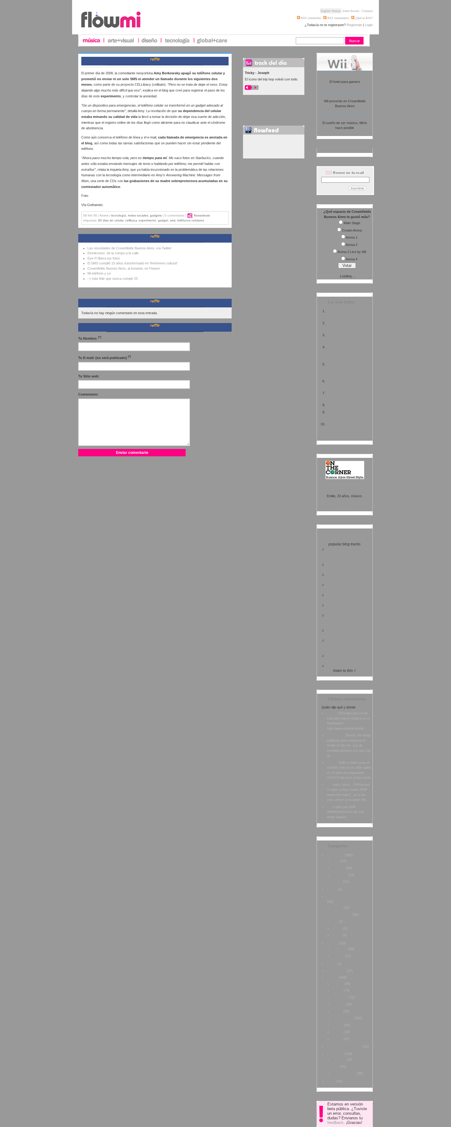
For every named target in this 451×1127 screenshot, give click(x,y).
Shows (338, 1032)
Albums (338, 983)
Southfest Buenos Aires (344, 1046)
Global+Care (336, 971)
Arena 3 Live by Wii (351, 252)
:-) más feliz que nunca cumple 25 (112, 278)
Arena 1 (351, 237)
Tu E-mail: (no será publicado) (104, 357)
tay (329, 807)
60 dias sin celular (110, 220)
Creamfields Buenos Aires (346, 896)
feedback (335, 1122)
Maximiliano (335, 735)
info (335, 921)
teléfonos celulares (190, 220)
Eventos (339, 868)
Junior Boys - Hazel (339, 666)
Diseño (332, 943)
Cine (336, 861)
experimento (147, 220)
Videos (338, 1039)
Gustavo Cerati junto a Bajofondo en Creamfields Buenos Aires (346, 369)
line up (337, 928)
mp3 (336, 1066)
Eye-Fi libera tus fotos (103, 258)
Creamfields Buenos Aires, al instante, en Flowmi (123, 268)
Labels (337, 1011)
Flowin (332, 963)
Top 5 (331, 1081)
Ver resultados (347, 271)
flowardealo (202, 215)
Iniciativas (340, 949)
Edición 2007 (342, 914)
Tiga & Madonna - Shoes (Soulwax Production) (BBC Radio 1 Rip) (342, 645)
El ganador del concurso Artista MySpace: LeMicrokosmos (345, 429)
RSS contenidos (310, 18)
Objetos (338, 956)
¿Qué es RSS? (363, 18)
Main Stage (352, 223)
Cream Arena (352, 230)
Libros (337, 881)
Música (332, 977)
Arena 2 (351, 245)
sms (172, 220)
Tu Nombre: (89, 338)
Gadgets (156, 215)
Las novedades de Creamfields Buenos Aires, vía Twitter (129, 248)
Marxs (332, 713)
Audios (338, 907)
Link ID (338, 1025)
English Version (331, 11)
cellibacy (131, 220)
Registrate (354, 25)
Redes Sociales (138, 215)
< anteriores (345, 505)
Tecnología (118, 215)
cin (329, 784)
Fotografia (340, 875)
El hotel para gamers (345, 82)
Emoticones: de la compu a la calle (113, 253)
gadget (163, 220)
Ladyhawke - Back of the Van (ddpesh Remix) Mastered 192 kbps (344, 620)
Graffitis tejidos (338, 405)
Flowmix (339, 1004)
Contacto (367, 11)
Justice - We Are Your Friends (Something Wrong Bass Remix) (341, 554)
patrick (332, 762)
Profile (337, 935)
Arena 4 (351, 259)
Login (369, 25)
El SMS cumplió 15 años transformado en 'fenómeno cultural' (132, 263)
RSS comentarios (337, 18)
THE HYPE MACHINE (344, 536)
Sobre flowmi (350, 11)
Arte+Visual (335, 855)
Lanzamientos (343, 1018)
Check (332, 889)
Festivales (340, 997)
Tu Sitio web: (88, 376)
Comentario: (88, 394)
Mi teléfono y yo (99, 273)
